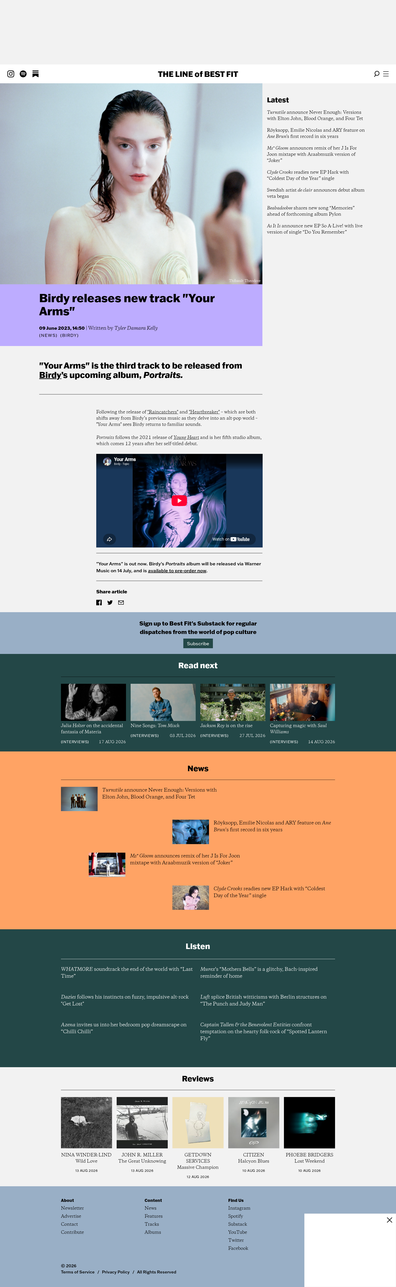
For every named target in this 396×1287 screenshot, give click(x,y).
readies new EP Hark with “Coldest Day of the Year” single (308, 175)
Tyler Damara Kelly (136, 328)
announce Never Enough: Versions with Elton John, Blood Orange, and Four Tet (315, 115)
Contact (69, 1224)
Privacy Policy (116, 1272)
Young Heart (186, 438)
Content (153, 1200)
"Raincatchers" (162, 412)
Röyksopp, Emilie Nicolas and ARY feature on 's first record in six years (316, 133)
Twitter (236, 1240)
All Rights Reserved (156, 1272)
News (48, 335)
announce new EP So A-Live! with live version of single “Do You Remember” (315, 229)
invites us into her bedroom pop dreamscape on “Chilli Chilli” (124, 1028)
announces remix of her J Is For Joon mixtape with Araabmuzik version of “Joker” (312, 154)
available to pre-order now (177, 570)
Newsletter (72, 1208)
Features (154, 1216)
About (67, 1200)
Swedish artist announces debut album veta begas (316, 193)
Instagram (239, 1208)
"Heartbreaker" (204, 412)
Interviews (75, 742)
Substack (237, 1224)
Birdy (50, 374)
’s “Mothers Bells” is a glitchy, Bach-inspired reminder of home (259, 973)
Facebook (238, 1248)
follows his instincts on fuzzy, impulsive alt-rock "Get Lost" (125, 1001)
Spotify (235, 1216)
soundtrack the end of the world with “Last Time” (127, 973)
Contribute (72, 1232)
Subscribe (198, 643)
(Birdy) (69, 335)
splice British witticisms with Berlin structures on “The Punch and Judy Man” (263, 1001)
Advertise (71, 1216)
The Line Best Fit (198, 74)
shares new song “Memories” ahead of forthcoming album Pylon (311, 211)
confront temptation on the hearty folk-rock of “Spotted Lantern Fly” (263, 1032)
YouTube (237, 1232)
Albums (153, 1232)
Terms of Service (78, 1272)
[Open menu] (386, 73)
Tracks (152, 1224)
